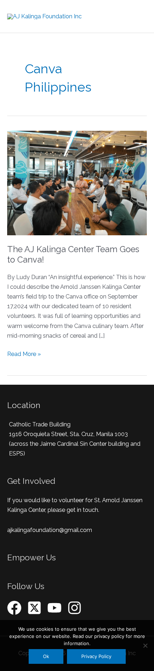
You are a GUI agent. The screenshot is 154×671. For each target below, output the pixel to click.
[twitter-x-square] (36, 608)
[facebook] (16, 608)
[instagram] (76, 608)
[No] (145, 645)
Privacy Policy (96, 656)
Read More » (24, 353)
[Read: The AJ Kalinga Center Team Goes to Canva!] (77, 182)
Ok (46, 656)
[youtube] (56, 608)
